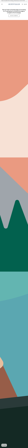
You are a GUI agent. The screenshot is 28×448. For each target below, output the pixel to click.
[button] (2, 4)
